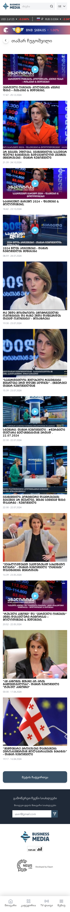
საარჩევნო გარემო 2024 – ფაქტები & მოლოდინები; (31, 203)
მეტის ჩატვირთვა (35, 777)
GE (59, 6)
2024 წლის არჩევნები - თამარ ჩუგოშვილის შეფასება (25, 250)
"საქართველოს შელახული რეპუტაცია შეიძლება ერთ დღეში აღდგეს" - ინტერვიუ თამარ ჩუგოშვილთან (35, 383)
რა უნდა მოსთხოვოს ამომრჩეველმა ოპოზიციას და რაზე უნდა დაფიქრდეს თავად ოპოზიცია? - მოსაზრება (32, 316)
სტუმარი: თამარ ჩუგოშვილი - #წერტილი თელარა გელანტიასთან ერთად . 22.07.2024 (34, 433)
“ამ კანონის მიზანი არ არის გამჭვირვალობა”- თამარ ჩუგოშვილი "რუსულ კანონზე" (31, 684)
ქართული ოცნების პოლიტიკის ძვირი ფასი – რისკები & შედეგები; (31, 89)
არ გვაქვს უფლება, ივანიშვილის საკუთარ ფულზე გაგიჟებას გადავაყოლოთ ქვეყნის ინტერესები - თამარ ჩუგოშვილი (35, 155)
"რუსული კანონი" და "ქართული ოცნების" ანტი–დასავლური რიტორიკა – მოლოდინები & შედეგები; (35, 617)
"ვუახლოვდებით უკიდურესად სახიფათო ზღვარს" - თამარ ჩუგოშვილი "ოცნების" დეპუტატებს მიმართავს (34, 567)
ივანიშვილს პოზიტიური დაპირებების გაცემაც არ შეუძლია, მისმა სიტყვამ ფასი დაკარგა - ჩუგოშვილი (34, 500)
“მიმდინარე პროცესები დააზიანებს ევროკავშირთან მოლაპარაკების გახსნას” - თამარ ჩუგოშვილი (35, 751)
